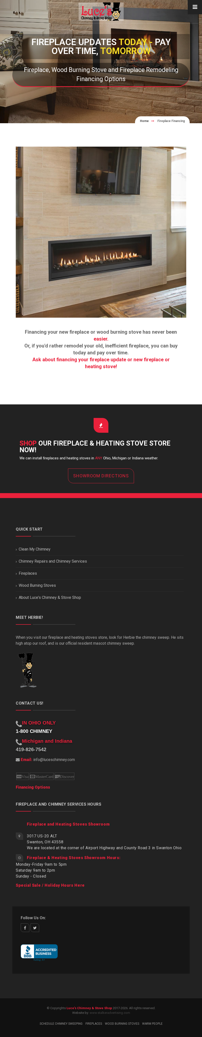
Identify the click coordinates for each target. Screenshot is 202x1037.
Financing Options (33, 787)
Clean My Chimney (34, 549)
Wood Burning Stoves (37, 585)
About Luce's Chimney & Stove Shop (50, 597)
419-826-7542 (31, 749)
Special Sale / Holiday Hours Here (50, 885)
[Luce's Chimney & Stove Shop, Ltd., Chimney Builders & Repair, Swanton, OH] (39, 952)
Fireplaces (28, 573)
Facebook (25, 927)
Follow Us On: (33, 918)
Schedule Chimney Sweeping (61, 1023)
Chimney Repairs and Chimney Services (53, 561)
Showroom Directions (101, 475)
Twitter (35, 927)
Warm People (152, 1023)
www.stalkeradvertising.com (110, 1013)
